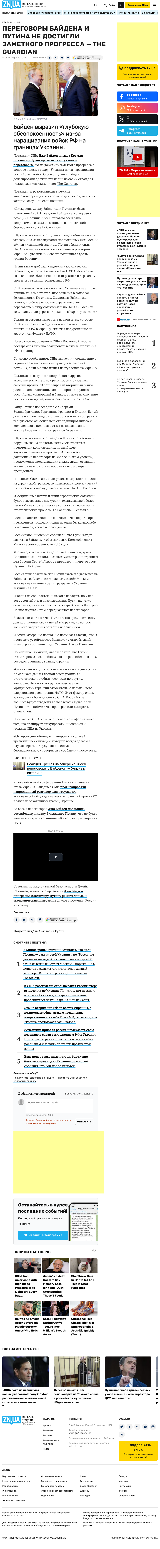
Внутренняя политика (14, 1476)
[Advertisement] (58, 1162)
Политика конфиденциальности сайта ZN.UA (134, 1538)
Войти (112, 5)
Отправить (84, 1121)
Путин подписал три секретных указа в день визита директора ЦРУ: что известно (131, 283)
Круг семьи (125, 1486)
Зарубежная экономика (54, 1481)
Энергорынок (9, 1491)
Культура (85, 1495)
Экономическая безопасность (57, 1491)
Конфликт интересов (52, 1486)
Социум (123, 1476)
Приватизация (10, 1495)
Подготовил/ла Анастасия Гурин (39, 931)
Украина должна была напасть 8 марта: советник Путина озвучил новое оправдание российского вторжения (131, 304)
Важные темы (12, 13)
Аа (121, 5)
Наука (83, 1476)
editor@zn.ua (75, 1446)
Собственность (127, 1495)
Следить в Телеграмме (45, 1235)
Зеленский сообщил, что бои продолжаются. (56, 1061)
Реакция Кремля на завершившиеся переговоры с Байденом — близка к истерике (56, 768)
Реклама (47, 1435)
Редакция (48, 1430)
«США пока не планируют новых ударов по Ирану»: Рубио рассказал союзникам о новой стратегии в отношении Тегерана (131, 239)
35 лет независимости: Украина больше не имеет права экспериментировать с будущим (132, 385)
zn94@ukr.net (108, 1438)
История (123, 1481)
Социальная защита (51, 1476)
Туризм (123, 1491)
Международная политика (16, 1481)
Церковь (84, 1491)
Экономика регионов (13, 1500)
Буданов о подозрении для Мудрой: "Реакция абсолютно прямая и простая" (131, 365)
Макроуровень (10, 1486)
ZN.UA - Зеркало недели (137, 170)
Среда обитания (88, 1486)
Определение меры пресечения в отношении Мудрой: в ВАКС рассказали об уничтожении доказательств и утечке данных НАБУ (132, 343)
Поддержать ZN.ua (138, 5)
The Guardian (67, 183)
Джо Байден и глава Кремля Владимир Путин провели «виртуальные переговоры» (48, 160)
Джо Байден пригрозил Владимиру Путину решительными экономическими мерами (50, 895)
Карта (46, 1449)
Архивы (47, 1425)
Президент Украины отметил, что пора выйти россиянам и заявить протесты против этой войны (60, 1039)
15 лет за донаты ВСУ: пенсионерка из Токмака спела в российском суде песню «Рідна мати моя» (130, 263)
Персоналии (48, 1495)
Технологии (86, 1481)
